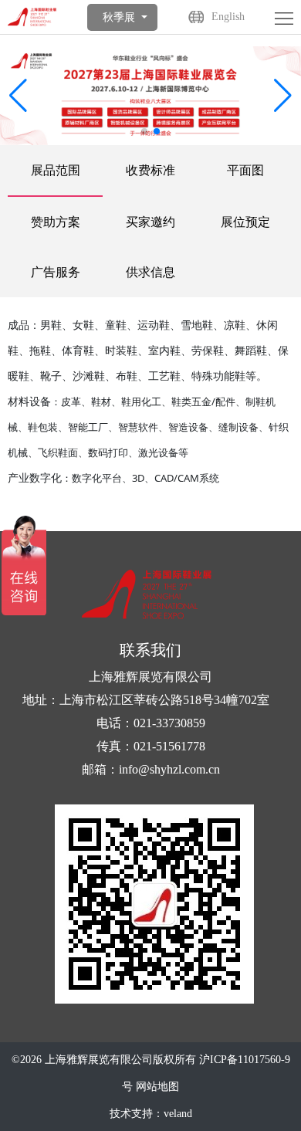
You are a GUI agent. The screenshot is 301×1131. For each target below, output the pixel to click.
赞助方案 (55, 222)
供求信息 (150, 272)
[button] (282, 96)
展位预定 (245, 222)
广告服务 (55, 272)
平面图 (245, 170)
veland (178, 1113)
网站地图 (157, 1086)
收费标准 (150, 170)
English (228, 16)
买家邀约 (150, 222)
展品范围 (55, 170)
